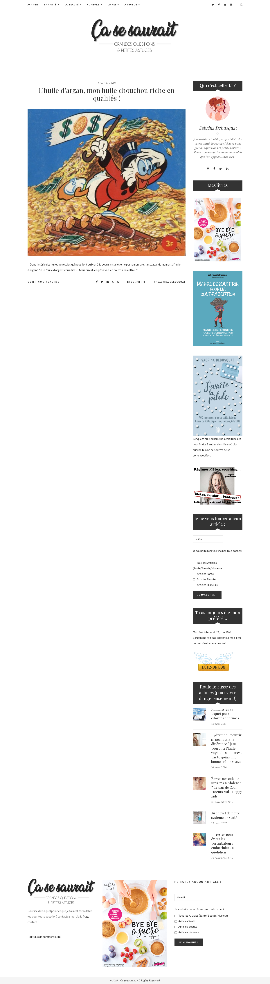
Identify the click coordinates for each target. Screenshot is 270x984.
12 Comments (136, 282)
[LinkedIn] (225, 4)
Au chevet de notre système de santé (225, 815)
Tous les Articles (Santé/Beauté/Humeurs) (208, 565)
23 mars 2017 (219, 823)
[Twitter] (213, 4)
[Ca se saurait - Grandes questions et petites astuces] (135, 36)
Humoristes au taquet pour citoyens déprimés (225, 713)
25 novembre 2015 (222, 802)
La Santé (50, 4)
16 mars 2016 (219, 767)
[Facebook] (218, 4)
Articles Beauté (206, 579)
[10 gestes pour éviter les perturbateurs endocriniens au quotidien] (199, 839)
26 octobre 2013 (106, 83)
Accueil (33, 4)
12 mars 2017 (219, 724)
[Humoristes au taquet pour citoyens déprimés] (199, 714)
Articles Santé (205, 573)
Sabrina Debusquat (172, 282)
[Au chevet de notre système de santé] (199, 817)
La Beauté (72, 4)
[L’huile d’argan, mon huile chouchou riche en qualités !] (107, 182)
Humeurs (93, 4)
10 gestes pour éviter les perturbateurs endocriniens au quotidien (223, 843)
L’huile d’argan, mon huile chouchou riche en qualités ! (106, 94)
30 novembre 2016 (222, 858)
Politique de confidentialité (44, 936)
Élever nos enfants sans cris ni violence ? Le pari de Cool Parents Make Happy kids (226, 787)
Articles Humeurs (207, 584)
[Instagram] (231, 4)
